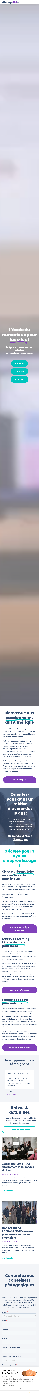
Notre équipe (8, 761)
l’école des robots (18, 1009)
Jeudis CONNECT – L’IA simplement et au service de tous (18, 1167)
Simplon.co (13, 746)
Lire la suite (7, 1190)
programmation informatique (23, 956)
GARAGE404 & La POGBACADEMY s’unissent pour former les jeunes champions (18, 1232)
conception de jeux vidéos (13, 959)
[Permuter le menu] (34, 2)
